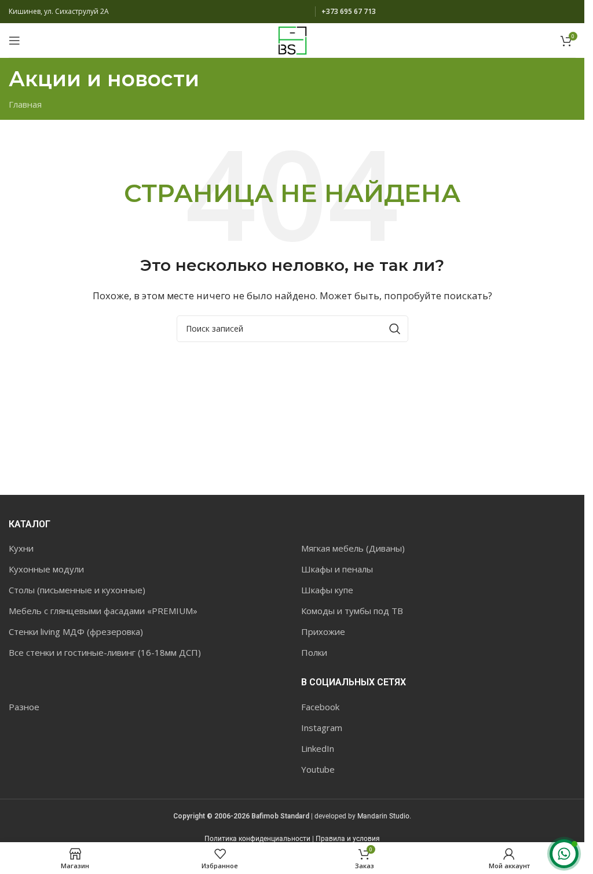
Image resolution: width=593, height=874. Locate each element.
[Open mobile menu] (14, 40)
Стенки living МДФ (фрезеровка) (76, 631)
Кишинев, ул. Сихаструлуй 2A (59, 11)
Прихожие (323, 631)
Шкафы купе (327, 590)
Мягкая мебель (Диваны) (353, 548)
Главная (25, 104)
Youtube (318, 769)
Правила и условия (348, 839)
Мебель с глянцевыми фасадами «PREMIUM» (103, 610)
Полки (314, 652)
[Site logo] (292, 39)
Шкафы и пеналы (337, 569)
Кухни (21, 548)
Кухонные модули (46, 569)
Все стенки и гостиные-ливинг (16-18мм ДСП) (105, 652)
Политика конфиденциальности (257, 839)
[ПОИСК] (395, 328)
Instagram (321, 727)
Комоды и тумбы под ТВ (352, 610)
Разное (24, 707)
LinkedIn (317, 748)
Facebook (320, 707)
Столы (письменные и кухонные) (77, 590)
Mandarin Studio (383, 816)
